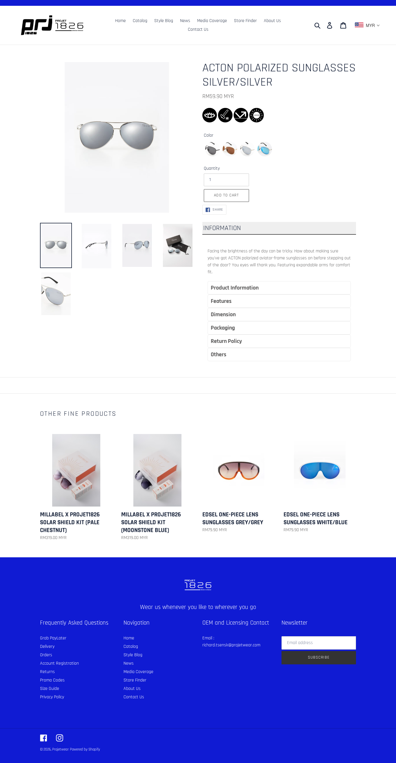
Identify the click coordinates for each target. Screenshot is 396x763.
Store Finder (134, 680)
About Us (132, 689)
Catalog (130, 646)
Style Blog (132, 655)
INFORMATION (222, 228)
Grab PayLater (53, 638)
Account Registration (59, 663)
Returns (47, 672)
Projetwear (60, 749)
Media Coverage (138, 672)
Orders (46, 655)
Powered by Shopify (85, 749)
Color (208, 135)
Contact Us (133, 697)
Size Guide (49, 689)
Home (128, 638)
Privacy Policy (52, 697)
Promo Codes (52, 680)
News (128, 663)
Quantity (212, 168)
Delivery (47, 646)
